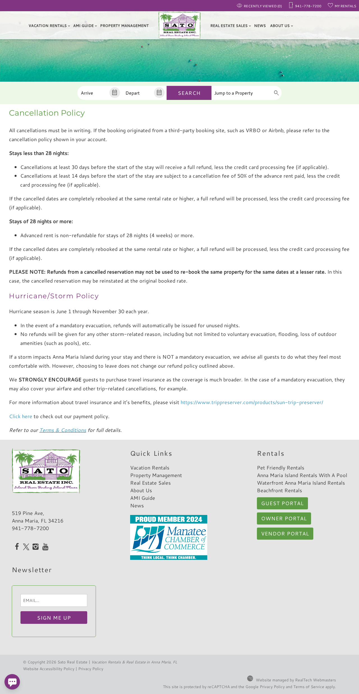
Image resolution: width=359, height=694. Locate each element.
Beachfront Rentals (279, 490)
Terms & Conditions (62, 430)
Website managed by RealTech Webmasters (296, 679)
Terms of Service (308, 686)
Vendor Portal (285, 533)
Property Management (124, 25)
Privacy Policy (90, 668)
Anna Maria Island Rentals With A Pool (302, 475)
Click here (21, 416)
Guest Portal (282, 503)
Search (189, 93)
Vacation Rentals (48, 25)
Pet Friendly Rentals (280, 467)
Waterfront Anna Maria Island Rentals (301, 482)
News (260, 25)
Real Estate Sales (229, 25)
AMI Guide (83, 25)
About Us (280, 25)
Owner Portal (284, 518)
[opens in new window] (17, 547)
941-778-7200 (30, 528)
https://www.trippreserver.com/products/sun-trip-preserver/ (252, 402)
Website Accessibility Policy (48, 668)
